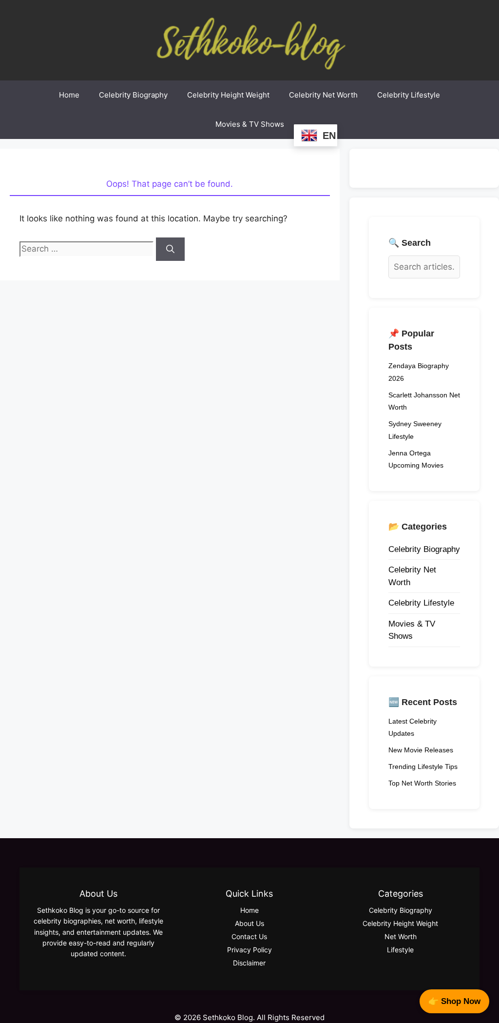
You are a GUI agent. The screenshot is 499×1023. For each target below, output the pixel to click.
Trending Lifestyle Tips (423, 766)
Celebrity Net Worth (323, 94)
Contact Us (249, 936)
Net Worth (400, 936)
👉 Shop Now (454, 1001)
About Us (249, 923)
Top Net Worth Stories (422, 783)
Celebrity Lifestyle (408, 94)
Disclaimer (249, 963)
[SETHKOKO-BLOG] (249, 39)
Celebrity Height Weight (228, 94)
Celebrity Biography (133, 94)
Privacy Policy (249, 949)
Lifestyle (400, 949)
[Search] (170, 249)
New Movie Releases (420, 750)
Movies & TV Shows (249, 124)
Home (69, 94)
